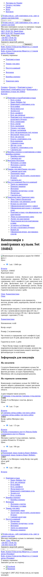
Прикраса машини (18, 186)
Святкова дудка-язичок (31, 396)
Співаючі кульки (17, 143)
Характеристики (12, 294)
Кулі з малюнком (17, 126)
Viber (8, 35)
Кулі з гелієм (16, 100)
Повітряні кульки (13, 59)
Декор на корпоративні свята (22, 217)
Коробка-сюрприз (13, 77)
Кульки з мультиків (18, 130)
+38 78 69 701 (9, 38)
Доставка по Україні (14, 3)
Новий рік (15, 230)
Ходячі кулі (15, 111)
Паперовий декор (18, 173)
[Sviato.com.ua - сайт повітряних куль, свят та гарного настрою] (21, 25)
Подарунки (15, 193)
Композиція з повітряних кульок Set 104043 (19, 90)
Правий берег (19, 33)
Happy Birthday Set (18, 102)
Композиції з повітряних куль (13, 89)
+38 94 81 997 (9, 40)
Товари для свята (13, 64)
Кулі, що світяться (18, 115)
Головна (4, 87)
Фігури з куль (16, 145)
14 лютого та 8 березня (20, 225)
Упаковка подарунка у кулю (22, 191)
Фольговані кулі (17, 109)
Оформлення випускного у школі (24, 206)
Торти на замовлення (19, 184)
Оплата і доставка (13, 5)
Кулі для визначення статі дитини (24, 132)
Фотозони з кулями (18, 163)
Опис (3, 294)
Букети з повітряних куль (21, 139)
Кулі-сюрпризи (17, 141)
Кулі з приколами (18, 122)
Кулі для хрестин (17, 137)
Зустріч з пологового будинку (23, 227)
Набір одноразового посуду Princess (19, 433)
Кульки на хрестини (19, 204)
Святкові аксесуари (18, 171)
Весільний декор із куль (20, 135)
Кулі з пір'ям (16, 124)
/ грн (15, 264)
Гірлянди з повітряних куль (22, 147)
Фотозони (10, 72)
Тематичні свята (12, 81)
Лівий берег (18, 31)
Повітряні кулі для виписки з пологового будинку (22, 118)
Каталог (12, 87)
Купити (4, 268)
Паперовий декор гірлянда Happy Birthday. (18, 455)
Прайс (8, 7)
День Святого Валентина (21, 199)
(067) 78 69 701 (7, 31)
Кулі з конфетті (17, 113)
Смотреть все (16, 150)
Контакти (9, 12)
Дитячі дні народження (20, 219)
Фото (8, 9)
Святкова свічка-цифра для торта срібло (17, 415)
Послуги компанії (13, 68)
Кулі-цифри (15, 106)
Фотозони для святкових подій (23, 201)
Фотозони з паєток (18, 165)
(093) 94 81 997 (7, 33)
